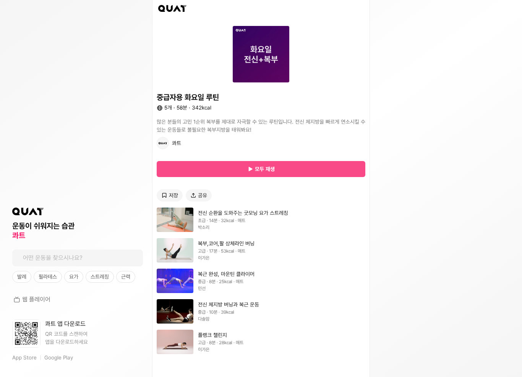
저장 (173, 195)
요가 (73, 277)
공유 (202, 195)
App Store (24, 357)
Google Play (58, 357)
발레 (21, 277)
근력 (125, 277)
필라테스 (48, 277)
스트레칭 (100, 277)
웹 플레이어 (36, 299)
